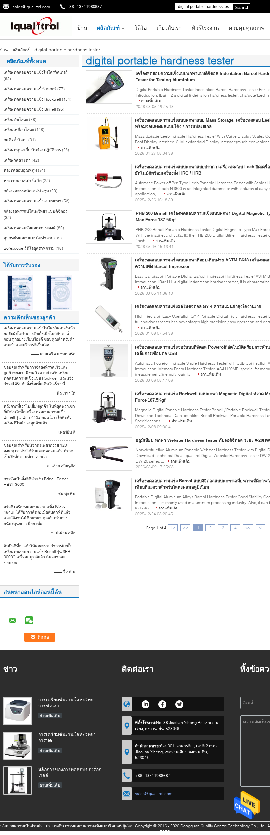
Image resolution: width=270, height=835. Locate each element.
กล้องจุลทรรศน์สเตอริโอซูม (26, 190)
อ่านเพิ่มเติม (151, 100)
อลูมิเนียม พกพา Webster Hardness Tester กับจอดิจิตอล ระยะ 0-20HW (203, 440)
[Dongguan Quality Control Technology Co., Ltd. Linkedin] (145, 703)
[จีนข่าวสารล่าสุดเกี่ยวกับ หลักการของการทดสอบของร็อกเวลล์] (17, 780)
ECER (165, 831)
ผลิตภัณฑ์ (108, 27)
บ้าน (82, 27)
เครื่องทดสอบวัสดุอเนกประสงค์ (30, 227)
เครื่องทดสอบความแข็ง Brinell (30, 109)
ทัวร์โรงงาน (205, 27)
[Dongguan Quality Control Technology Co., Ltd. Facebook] (162, 703)
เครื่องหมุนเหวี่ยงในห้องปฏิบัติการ (32, 149)
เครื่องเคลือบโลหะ (19, 129)
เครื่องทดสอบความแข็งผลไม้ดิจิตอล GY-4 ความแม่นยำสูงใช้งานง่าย (198, 306)
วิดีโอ (140, 27)
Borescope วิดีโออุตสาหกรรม (29, 248)
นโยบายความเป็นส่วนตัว (21, 826)
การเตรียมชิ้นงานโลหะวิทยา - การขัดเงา (68, 702)
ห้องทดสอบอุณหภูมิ (20, 170)
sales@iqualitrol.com (31, 6)
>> (248, 527)
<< (185, 527)
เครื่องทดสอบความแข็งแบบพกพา (32, 200)
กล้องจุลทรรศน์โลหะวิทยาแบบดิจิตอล (36, 211)
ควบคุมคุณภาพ (247, 27)
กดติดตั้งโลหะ (15, 139)
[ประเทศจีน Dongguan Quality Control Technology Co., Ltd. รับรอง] (20, 291)
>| (260, 527)
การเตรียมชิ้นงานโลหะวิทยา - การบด (68, 737)
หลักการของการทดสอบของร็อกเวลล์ (69, 772)
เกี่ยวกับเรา (169, 27)
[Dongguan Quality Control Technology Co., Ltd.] (36, 25)
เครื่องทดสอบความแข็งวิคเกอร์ (30, 88)
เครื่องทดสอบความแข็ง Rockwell (32, 99)
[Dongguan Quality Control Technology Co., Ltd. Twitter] (180, 703)
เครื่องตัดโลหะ (16, 119)
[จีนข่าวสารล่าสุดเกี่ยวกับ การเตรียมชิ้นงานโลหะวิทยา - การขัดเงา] (17, 711)
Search (242, 7)
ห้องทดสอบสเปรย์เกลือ (23, 180)
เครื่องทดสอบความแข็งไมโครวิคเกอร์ (36, 72)
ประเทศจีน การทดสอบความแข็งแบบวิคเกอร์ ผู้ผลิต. (90, 826)
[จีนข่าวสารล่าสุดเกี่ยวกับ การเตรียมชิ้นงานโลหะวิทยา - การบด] (17, 746)
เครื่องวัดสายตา (17, 160)
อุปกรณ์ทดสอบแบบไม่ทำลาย (28, 238)
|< (173, 527)
